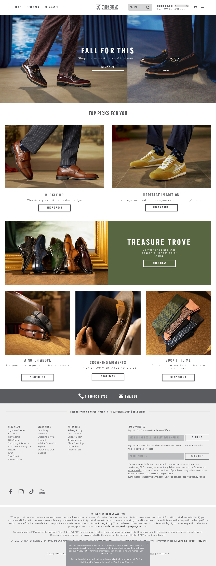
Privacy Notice (83, 551)
